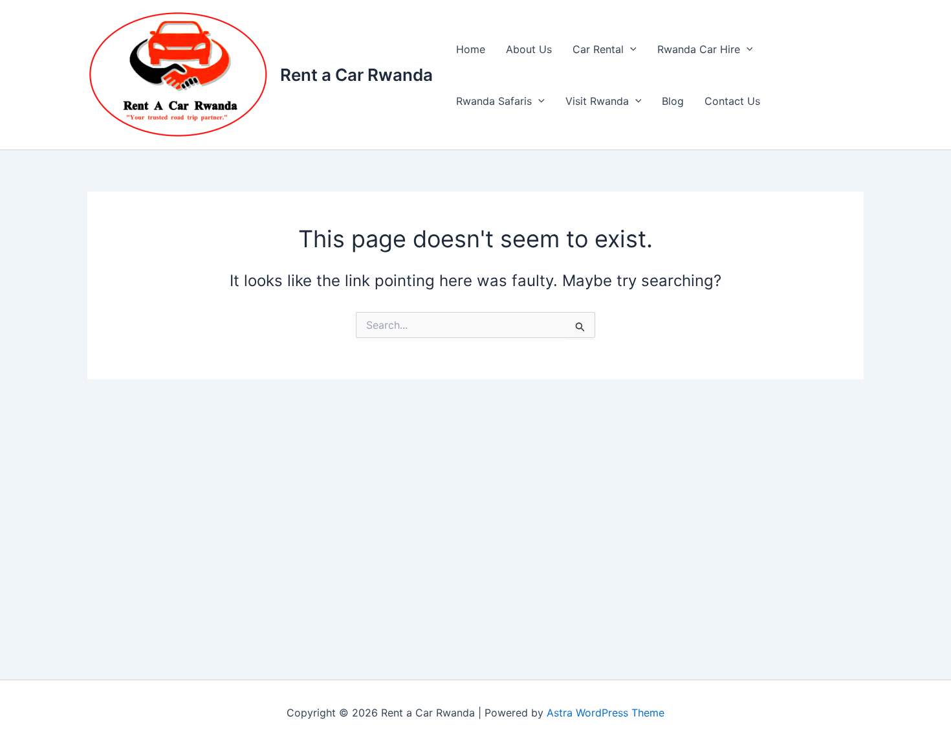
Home (470, 49)
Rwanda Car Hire (698, 49)
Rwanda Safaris (494, 101)
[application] (630, 49)
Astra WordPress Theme (605, 712)
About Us (529, 49)
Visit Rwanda (597, 101)
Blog (673, 101)
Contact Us (732, 101)
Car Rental (598, 49)
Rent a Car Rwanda (356, 75)
